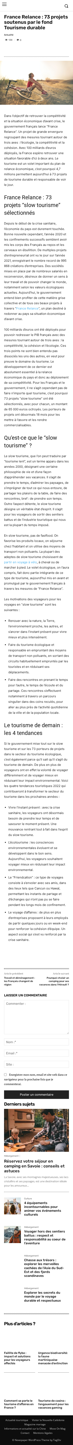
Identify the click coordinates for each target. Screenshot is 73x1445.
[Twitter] (17, 49)
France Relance (27, 308)
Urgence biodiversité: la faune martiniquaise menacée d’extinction (53, 1358)
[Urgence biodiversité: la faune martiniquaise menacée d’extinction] (53, 1338)
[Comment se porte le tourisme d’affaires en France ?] (19, 1386)
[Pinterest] (27, 49)
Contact (25, 1433)
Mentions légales (43, 1433)
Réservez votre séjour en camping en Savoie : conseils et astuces (34, 1166)
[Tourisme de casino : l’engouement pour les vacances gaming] (53, 1386)
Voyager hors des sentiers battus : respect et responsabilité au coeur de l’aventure (44, 1237)
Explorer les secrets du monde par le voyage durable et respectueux (42, 1296)
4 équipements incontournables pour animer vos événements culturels (42, 1209)
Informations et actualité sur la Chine (25, 1428)
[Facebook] (8, 49)
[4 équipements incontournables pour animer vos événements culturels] (12, 1206)
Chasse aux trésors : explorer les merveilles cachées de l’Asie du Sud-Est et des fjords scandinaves (44, 1268)
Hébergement (11, 1156)
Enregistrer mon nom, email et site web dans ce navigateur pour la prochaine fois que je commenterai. (35, 1079)
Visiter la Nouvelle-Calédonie (48, 1420)
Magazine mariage (35, 1424)
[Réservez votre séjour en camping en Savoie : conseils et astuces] (36, 1130)
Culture (28, 1199)
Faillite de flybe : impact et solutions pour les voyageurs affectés (17, 1358)
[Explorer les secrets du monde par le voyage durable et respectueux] (12, 1295)
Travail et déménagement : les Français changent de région (19, 981)
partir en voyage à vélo (20, 562)
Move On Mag (57, 1428)
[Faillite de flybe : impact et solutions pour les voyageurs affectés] (19, 1338)
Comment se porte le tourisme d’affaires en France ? (19, 1404)
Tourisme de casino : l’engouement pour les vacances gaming (53, 1404)
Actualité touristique (16, 1420)
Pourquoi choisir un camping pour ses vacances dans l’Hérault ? (54, 981)
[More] (36, 49)
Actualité (8, 35)
